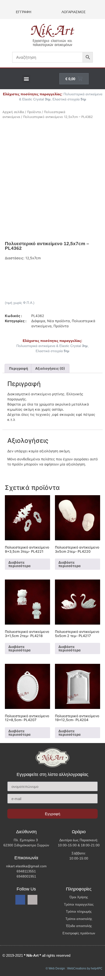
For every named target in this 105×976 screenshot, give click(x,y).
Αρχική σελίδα (13, 112)
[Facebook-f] (20, 900)
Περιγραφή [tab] (18, 368)
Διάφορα (38, 321)
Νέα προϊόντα (58, 321)
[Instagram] (32, 900)
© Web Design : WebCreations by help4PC (74, 968)
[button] (26, 79)
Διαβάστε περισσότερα (19, 564)
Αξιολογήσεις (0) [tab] (50, 368)
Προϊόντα (34, 112)
